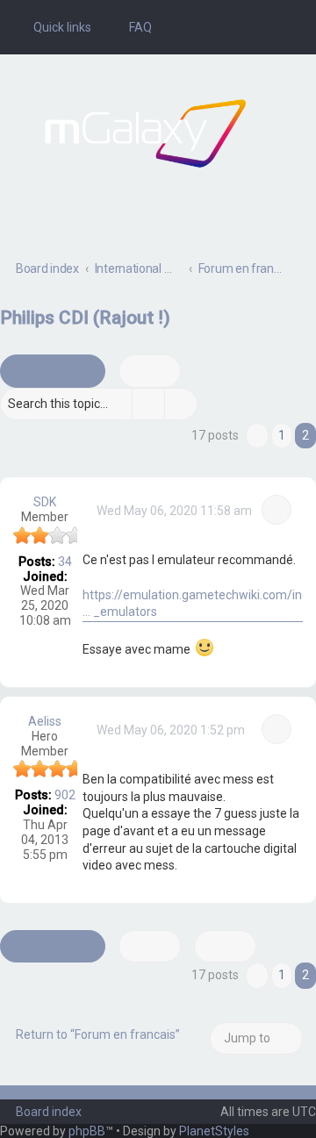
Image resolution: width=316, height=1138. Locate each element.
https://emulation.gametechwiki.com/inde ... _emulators (199, 603)
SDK (44, 502)
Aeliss (44, 721)
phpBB (86, 1131)
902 (64, 795)
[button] (257, 436)
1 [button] (281, 435)
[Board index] (145, 133)
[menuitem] (132, 27)
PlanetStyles (214, 1131)
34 (65, 562)
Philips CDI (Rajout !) (85, 317)
